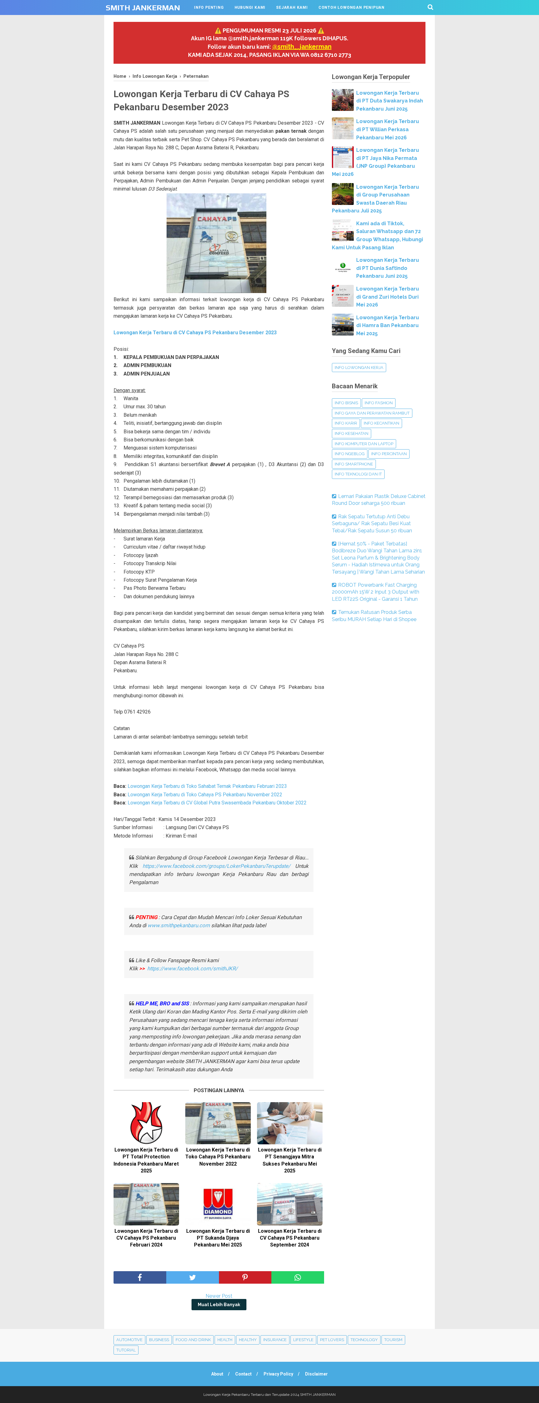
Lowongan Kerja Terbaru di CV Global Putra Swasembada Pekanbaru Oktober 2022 (217, 803)
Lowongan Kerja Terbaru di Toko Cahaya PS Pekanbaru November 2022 (205, 795)
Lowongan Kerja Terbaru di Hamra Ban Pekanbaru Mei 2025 (387, 325)
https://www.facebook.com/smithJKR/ (193, 968)
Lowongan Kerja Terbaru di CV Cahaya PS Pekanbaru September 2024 (290, 1238)
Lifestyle (303, 1339)
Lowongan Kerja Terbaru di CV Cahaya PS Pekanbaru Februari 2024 (146, 1238)
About (217, 1373)
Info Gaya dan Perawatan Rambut (372, 413)
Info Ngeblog (350, 453)
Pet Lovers (332, 1339)
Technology (364, 1339)
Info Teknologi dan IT (358, 474)
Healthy (248, 1339)
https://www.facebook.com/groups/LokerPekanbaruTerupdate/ (216, 866)
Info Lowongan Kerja (359, 367)
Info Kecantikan (381, 423)
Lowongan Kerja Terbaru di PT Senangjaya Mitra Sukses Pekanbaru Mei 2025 (290, 1160)
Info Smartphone (354, 464)
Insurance (275, 1339)
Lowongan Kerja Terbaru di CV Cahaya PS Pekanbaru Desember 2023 (195, 333)
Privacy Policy (278, 1373)
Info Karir (346, 423)
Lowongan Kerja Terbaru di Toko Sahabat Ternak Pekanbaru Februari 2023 (207, 786)
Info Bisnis (346, 403)
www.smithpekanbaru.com (179, 925)
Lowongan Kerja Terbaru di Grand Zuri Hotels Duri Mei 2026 (387, 297)
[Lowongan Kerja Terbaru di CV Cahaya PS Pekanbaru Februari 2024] (146, 1204)
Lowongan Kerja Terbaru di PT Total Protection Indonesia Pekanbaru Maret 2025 (146, 1160)
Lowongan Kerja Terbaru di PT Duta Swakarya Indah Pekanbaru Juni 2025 (389, 101)
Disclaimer (316, 1373)
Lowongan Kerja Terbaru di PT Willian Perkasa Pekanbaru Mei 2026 (387, 129)
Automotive (129, 1339)
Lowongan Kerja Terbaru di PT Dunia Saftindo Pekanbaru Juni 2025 (387, 268)
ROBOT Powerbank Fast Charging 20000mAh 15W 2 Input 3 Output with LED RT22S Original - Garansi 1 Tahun (375, 592)
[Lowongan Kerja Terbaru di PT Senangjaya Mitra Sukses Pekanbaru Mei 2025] (290, 1123)
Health (224, 1339)
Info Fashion (379, 403)
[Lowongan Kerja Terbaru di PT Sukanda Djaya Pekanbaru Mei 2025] (218, 1204)
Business (159, 1339)
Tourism (393, 1339)
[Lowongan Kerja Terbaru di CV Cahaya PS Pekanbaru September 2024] (290, 1204)
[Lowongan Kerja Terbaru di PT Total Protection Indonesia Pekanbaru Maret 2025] (146, 1123)
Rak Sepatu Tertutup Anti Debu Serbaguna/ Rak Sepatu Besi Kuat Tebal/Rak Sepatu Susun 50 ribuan (372, 524)
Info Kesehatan (351, 433)
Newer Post (219, 1296)
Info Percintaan (389, 453)
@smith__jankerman (302, 46)
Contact (243, 1373)
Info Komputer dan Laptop (364, 443)
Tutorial (126, 1350)
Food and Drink (193, 1339)
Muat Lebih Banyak (219, 1304)
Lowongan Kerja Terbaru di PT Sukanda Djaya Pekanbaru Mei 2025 (218, 1238)
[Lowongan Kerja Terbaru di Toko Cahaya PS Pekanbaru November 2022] (218, 1123)
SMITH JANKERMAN (143, 7)
